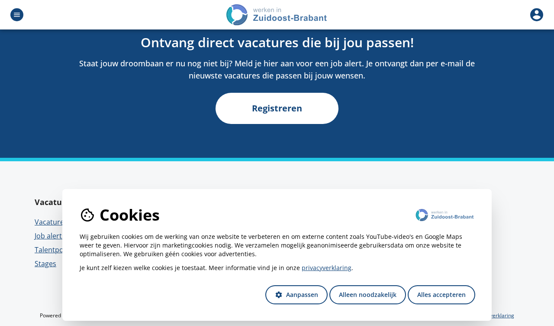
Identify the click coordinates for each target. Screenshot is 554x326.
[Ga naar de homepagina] (277, 14)
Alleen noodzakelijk (367, 294)
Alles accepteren (441, 294)
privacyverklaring (326, 268)
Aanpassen (296, 294)
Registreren (277, 108)
